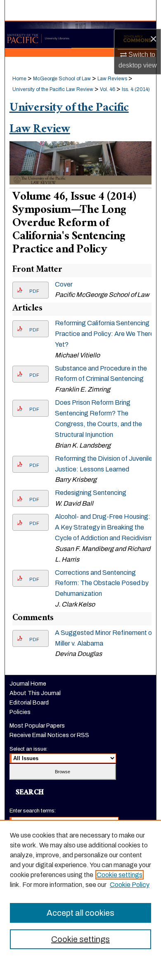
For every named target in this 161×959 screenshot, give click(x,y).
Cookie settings (119, 874)
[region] (80, 889)
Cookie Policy (129, 884)
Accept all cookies (80, 912)
